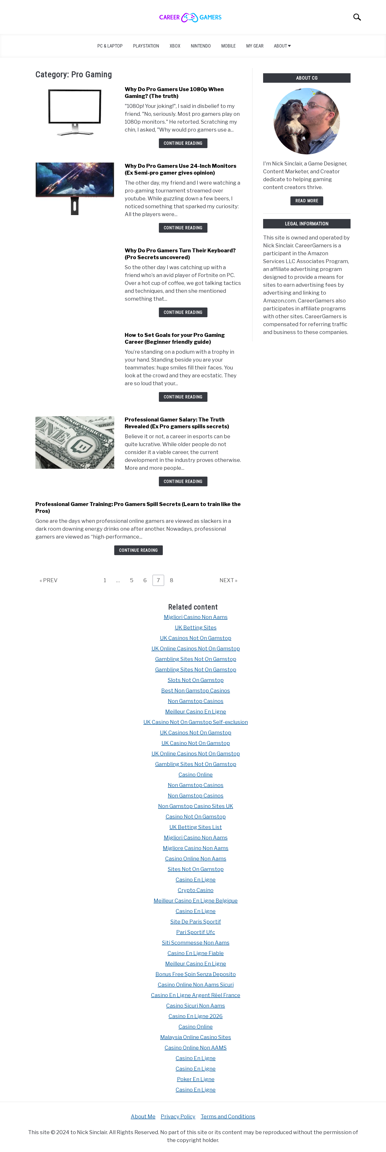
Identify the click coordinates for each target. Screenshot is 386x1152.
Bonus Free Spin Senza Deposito (195, 974)
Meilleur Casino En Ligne (195, 711)
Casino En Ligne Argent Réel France (195, 995)
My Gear (254, 46)
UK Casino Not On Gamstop (195, 743)
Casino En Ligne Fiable (196, 953)
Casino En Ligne (196, 880)
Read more (306, 200)
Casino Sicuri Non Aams (195, 1006)
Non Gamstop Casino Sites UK (195, 806)
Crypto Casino (195, 890)
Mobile (228, 46)
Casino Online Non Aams (195, 859)
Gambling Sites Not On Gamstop (195, 659)
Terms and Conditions (228, 1116)
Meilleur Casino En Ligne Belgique (196, 901)
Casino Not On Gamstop (196, 817)
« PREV (49, 580)
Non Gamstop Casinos (195, 701)
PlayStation (146, 46)
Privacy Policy (178, 1116)
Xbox (175, 46)
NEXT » (228, 580)
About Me (143, 1116)
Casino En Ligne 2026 (196, 1016)
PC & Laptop (110, 46)
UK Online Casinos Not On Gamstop (196, 648)
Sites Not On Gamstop (196, 869)
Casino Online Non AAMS (196, 1048)
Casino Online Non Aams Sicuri (196, 985)
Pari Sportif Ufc (195, 932)
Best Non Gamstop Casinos (195, 690)
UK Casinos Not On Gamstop (195, 638)
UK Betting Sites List (195, 827)
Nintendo (201, 46)
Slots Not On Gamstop (196, 680)
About (280, 46)
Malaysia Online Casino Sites (195, 1037)
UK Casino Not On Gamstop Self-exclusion (195, 722)
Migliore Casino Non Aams (195, 848)
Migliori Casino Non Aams (196, 617)
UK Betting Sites (196, 627)
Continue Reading (183, 143)
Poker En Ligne (196, 1079)
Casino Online (196, 775)
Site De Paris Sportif (195, 922)
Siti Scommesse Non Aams (195, 943)
